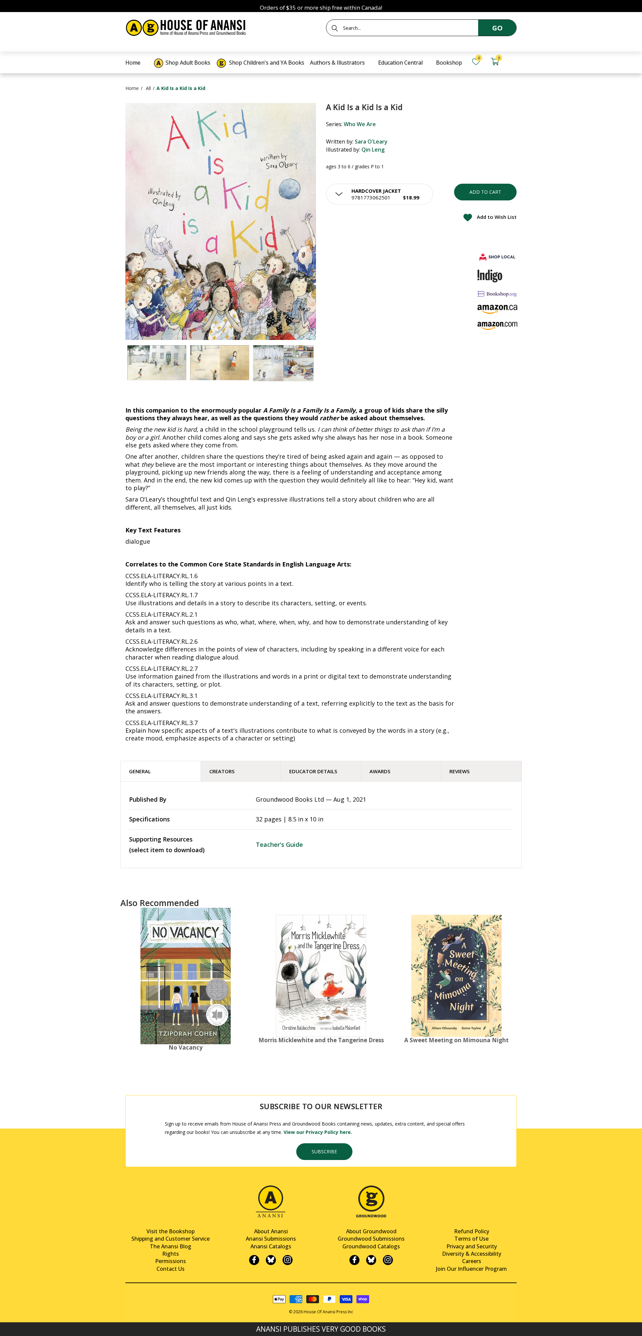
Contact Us (170, 1268)
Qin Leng (373, 149)
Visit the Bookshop (170, 1231)
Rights (170, 1253)
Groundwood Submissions (371, 1238)
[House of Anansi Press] (187, 26)
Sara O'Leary (371, 141)
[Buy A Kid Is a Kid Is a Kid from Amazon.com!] (497, 326)
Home (132, 88)
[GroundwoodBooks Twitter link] (371, 1260)
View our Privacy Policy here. (318, 1132)
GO (497, 27)
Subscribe (324, 1151)
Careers (471, 1261)
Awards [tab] (379, 771)
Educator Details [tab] (313, 771)
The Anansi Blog (170, 1246)
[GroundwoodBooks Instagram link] (388, 1260)
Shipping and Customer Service (170, 1238)
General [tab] (140, 771)
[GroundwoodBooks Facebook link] (354, 1260)
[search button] (335, 28)
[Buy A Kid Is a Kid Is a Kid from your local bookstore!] (497, 257)
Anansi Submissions (271, 1238)
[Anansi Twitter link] (271, 1260)
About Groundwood (371, 1231)
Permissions (170, 1261)
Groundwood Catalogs (371, 1246)
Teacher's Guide (279, 844)
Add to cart (485, 192)
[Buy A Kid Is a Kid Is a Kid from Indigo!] (490, 276)
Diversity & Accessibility (471, 1253)
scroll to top (7, 1325)
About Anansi (271, 1231)
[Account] (513, 62)
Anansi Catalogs (270, 1246)
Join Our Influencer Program (471, 1268)
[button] (379, 194)
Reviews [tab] (459, 771)
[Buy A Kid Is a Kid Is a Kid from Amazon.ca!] (497, 309)
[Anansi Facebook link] (254, 1260)
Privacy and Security (471, 1246)
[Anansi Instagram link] (287, 1260)
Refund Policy (471, 1231)
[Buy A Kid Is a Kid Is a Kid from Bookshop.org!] (497, 293)
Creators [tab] (221, 771)
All (148, 88)
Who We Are (360, 124)
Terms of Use (471, 1238)
